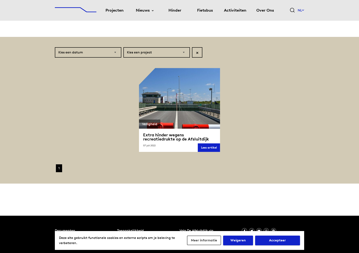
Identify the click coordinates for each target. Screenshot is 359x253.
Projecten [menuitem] (115, 10)
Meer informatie (204, 240)
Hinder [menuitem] (174, 10)
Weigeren (238, 240)
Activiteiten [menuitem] (235, 10)
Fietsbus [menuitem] (205, 10)
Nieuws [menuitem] (143, 10)
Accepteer (277, 240)
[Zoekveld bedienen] (292, 10)
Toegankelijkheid (130, 230)
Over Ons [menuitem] (265, 10)
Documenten (65, 230)
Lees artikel (210, 148)
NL (300, 10)
